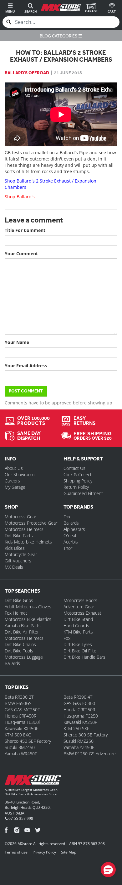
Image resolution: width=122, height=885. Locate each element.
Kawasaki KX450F (21, 728)
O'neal (70, 535)
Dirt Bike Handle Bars (84, 657)
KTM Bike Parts (78, 632)
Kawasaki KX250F (80, 722)
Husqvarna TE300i (22, 722)
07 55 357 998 (20, 818)
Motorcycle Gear (21, 554)
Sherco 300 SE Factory (86, 735)
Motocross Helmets (24, 529)
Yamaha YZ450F (79, 747)
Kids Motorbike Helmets (28, 542)
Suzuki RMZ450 (20, 747)
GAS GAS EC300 (79, 703)
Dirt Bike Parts (19, 535)
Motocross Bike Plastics (28, 619)
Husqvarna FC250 (81, 716)
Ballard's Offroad (27, 73)
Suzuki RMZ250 (79, 741)
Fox (67, 517)
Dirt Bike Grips (19, 600)
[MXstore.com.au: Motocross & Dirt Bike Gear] (61, 7)
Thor (68, 548)
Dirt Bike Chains (20, 644)
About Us (14, 468)
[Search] (9, 22)
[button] (108, 869)
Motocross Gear (20, 517)
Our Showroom (19, 474)
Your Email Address (26, 366)
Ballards (71, 523)
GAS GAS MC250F (22, 710)
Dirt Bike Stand (78, 619)
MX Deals (14, 567)
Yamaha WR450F (21, 754)
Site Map (68, 852)
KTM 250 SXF (76, 728)
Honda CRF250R (79, 710)
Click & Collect (78, 474)
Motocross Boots (80, 600)
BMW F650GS (18, 703)
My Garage (15, 487)
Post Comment (26, 391)
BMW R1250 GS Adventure (90, 754)
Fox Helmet (16, 613)
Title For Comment (25, 230)
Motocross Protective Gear (31, 523)
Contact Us (74, 468)
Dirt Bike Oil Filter (81, 651)
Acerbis (71, 542)
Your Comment (21, 253)
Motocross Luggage (24, 657)
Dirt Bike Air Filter (22, 632)
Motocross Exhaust (82, 613)
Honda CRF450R (20, 716)
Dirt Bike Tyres (78, 644)
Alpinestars (74, 529)
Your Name (17, 342)
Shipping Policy (78, 481)
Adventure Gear (79, 607)
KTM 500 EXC (18, 735)
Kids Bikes (15, 548)
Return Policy (76, 487)
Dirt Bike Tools (19, 651)
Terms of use (16, 852)
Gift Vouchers (18, 561)
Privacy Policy (44, 852)
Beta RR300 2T (19, 697)
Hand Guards (76, 626)
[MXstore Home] (33, 781)
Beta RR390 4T (78, 697)
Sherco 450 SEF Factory (28, 741)
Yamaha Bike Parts (23, 626)
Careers (12, 481)
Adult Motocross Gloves (28, 607)
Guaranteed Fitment (83, 493)
